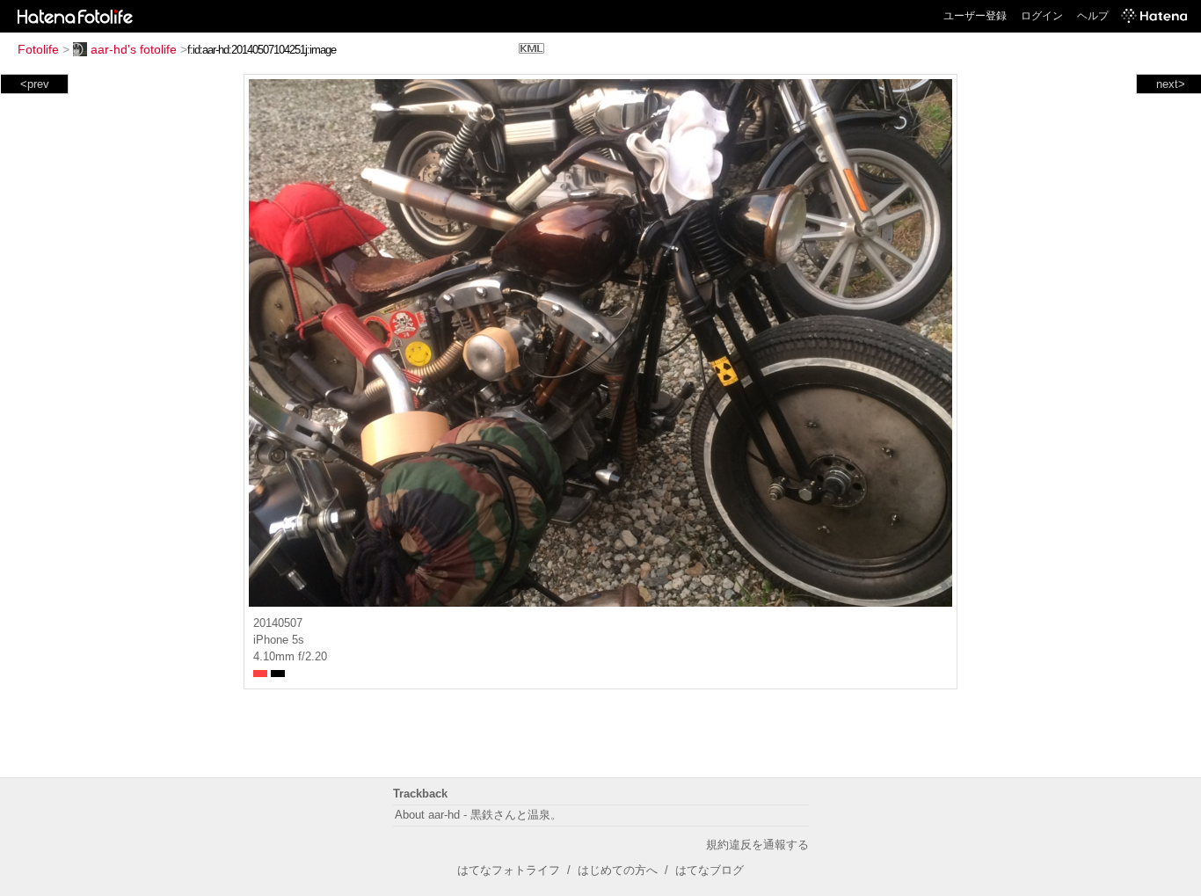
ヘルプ (1093, 16)
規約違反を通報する (757, 844)
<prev (34, 84)
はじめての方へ (618, 870)
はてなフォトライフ (508, 870)
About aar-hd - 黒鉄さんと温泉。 (478, 814)
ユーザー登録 (975, 16)
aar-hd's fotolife (134, 49)
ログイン (1042, 16)
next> (1170, 84)
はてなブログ (709, 870)
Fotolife (38, 49)
